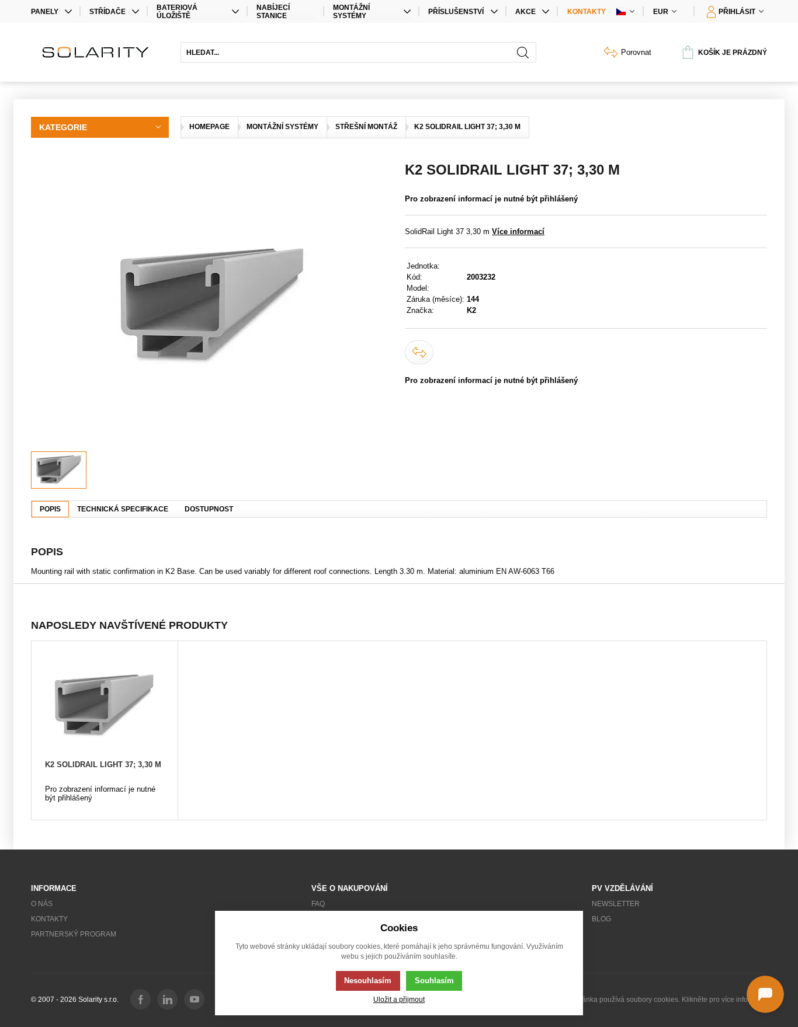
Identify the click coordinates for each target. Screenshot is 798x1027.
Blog (601, 919)
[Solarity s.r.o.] (100, 52)
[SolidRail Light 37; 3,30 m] (212, 306)
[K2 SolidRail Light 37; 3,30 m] (104, 706)
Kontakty (586, 12)
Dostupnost (209, 509)
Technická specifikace (122, 509)
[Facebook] (140, 999)
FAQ (318, 904)
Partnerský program (73, 934)
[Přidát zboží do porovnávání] (419, 352)
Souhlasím (434, 980)
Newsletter (616, 904)
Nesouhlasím (367, 980)
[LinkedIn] (167, 999)
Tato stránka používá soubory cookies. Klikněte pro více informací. (663, 999)
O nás (42, 904)
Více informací (518, 231)
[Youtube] (194, 999)
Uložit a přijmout (399, 999)
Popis (50, 509)
